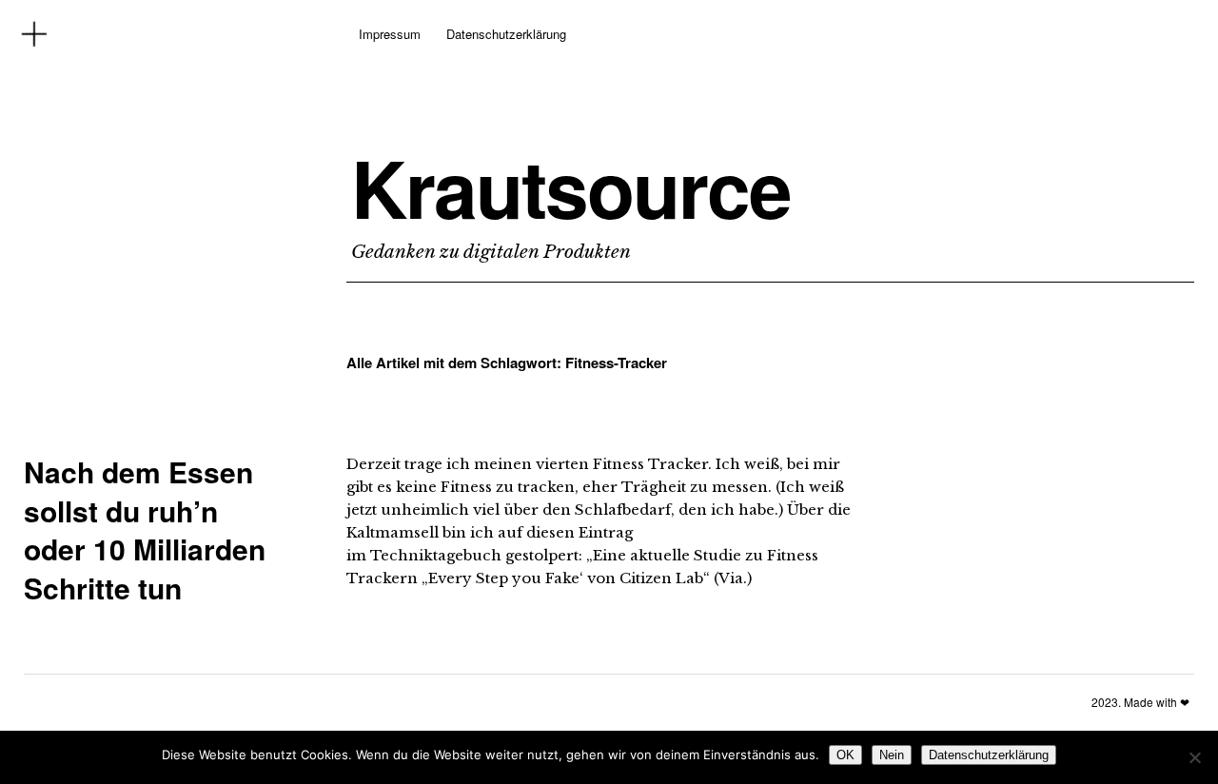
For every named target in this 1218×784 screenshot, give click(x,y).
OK (845, 755)
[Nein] (1194, 757)
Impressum (390, 34)
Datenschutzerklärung (506, 34)
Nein (891, 755)
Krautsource (571, 187)
